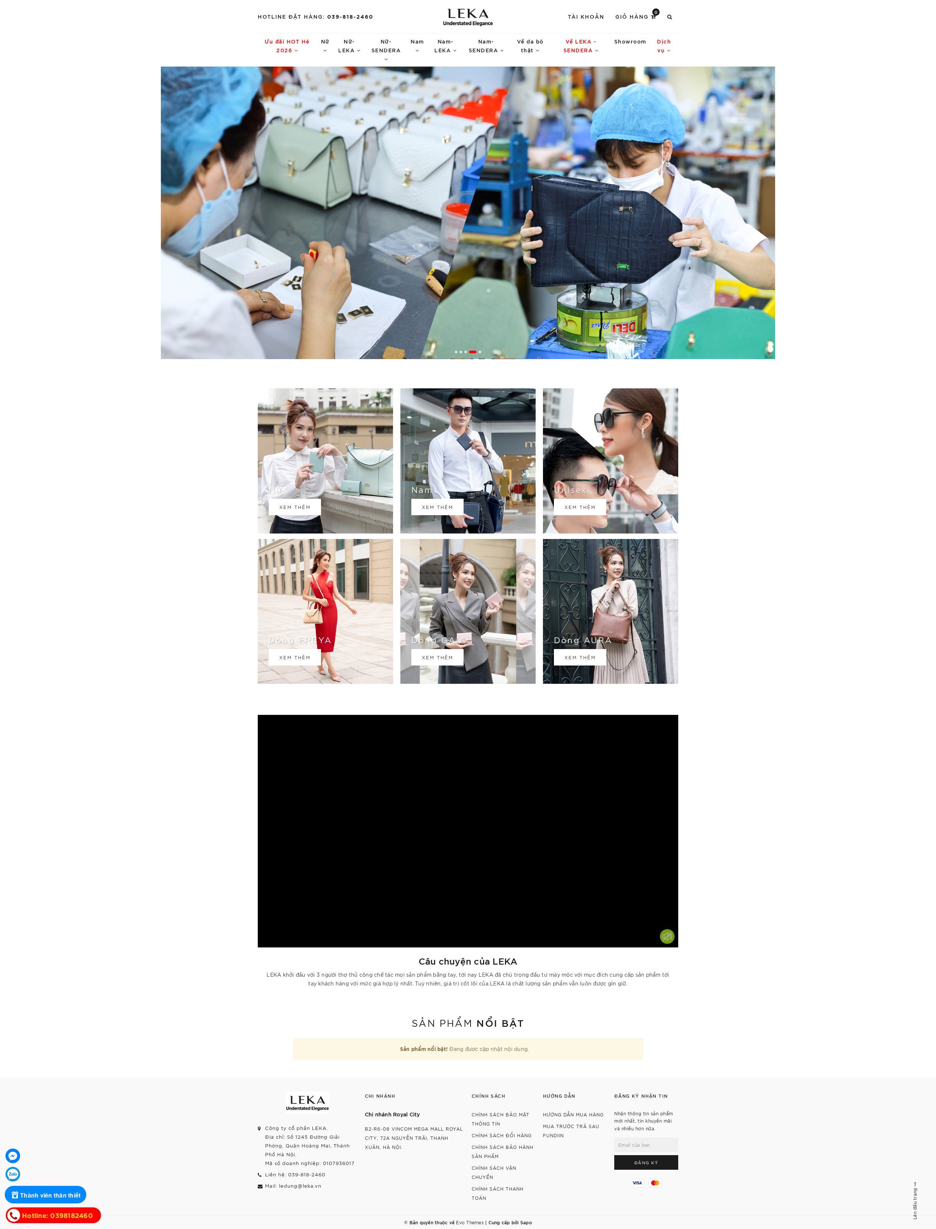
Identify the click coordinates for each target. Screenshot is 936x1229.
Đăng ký (646, 1162)
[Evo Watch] (468, 213)
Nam (417, 41)
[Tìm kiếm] (670, 16)
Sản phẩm (468, 1022)
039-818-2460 (350, 16)
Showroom (630, 41)
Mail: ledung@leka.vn (293, 1186)
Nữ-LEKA (347, 45)
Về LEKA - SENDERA (580, 45)
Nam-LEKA (444, 45)
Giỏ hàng (636, 16)
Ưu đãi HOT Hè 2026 (287, 45)
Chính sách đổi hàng (502, 1135)
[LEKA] (468, 16)
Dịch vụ (664, 45)
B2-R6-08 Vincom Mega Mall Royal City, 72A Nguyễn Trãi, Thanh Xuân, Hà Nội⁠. (414, 1138)
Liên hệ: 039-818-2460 (295, 1174)
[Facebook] (12, 1156)
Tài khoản (586, 16)
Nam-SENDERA (484, 45)
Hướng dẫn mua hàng (573, 1114)
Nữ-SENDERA (386, 45)
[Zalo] (12, 1174)
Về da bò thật (530, 45)
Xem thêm (294, 507)
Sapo (526, 1222)
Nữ (325, 41)
